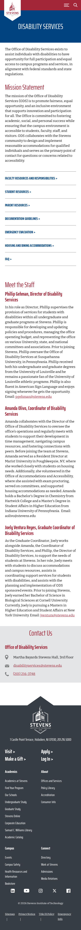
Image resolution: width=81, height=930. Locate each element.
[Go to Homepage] (12, 11)
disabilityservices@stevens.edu (37, 665)
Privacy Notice (26, 914)
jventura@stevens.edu (57, 615)
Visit (8, 751)
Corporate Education (15, 823)
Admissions (47, 871)
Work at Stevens (49, 864)
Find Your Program (14, 787)
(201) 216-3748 (24, 674)
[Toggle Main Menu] (66, 5)
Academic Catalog (14, 837)
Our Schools (11, 794)
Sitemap (10, 914)
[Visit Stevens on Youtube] (26, 890)
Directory (45, 857)
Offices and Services (51, 780)
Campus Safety (12, 864)
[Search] (75, 5)
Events (8, 857)
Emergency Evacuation (19, 232)
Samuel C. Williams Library (18, 830)
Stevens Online (12, 816)
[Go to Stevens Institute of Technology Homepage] (40, 719)
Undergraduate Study (16, 802)
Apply (45, 751)
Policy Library (48, 787)
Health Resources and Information (16, 874)
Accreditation (48, 794)
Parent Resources (16, 205)
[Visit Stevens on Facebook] (68, 890)
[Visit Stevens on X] (54, 890)
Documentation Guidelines (21, 219)
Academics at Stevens (16, 780)
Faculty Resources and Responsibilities (30, 178)
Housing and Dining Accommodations (28, 245)
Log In (45, 759)
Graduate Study (13, 809)
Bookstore (10, 883)
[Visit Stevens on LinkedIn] (12, 890)
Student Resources (17, 192)
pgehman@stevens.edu (33, 397)
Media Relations (49, 878)
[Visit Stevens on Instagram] (40, 890)
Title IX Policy (46, 914)
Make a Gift (14, 759)
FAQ (7, 259)
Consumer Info (48, 802)
